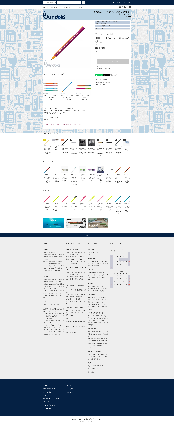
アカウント (117, 2)
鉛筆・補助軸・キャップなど (109, 21)
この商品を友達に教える (103, 79)
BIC (103, 28)
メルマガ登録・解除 (49, 405)
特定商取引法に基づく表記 (103, 68)
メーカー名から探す (67, 7)
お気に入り (115, 75)
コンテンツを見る (79, 7)
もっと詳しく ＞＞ (71, 332)
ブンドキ (82, 421)
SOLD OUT (113, 61)
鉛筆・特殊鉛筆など (102, 23)
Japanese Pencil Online (89, 421)
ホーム (97, 21)
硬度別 (103, 26)
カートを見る (69, 389)
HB (109, 26)
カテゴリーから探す (53, 7)
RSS (45, 408)
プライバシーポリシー (50, 402)
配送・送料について (49, 392)
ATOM (49, 408)
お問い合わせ (69, 392)
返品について (100, 66)
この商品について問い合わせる (105, 82)
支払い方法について (49, 389)
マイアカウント (70, 385)
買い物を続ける (101, 84)
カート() (127, 2)
